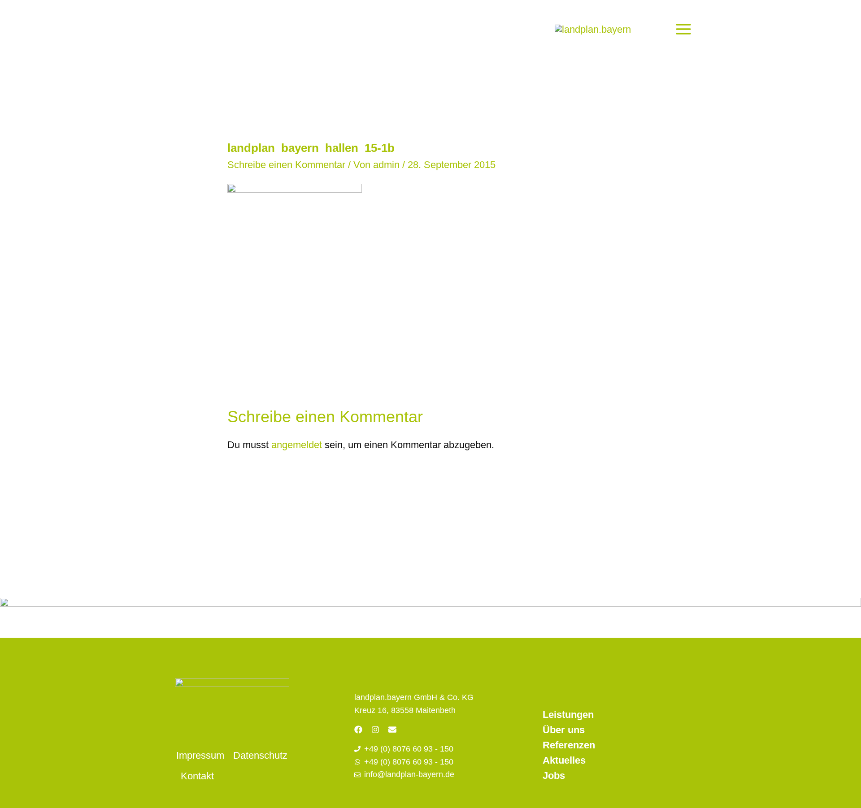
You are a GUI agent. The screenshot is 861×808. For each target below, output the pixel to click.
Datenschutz (260, 755)
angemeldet (296, 444)
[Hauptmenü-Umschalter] (683, 28)
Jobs (554, 775)
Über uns (564, 729)
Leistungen (568, 714)
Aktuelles (564, 760)
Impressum (200, 755)
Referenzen (569, 745)
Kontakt (197, 776)
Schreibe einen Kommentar (286, 164)
